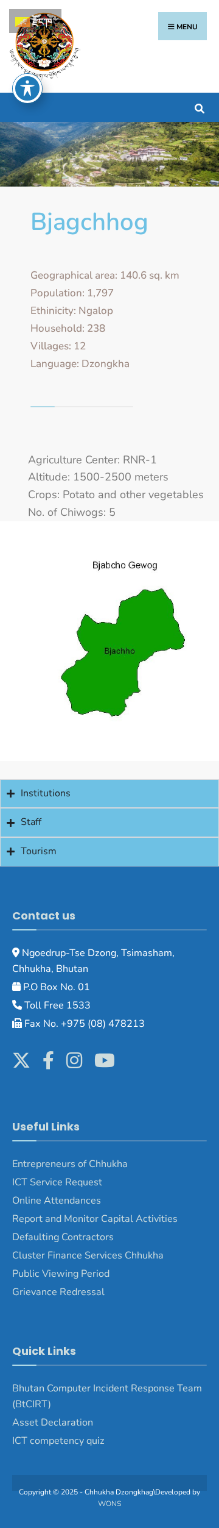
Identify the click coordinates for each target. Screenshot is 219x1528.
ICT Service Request (57, 1182)
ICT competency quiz (58, 1441)
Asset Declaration (52, 1422)
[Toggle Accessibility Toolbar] (27, 88)
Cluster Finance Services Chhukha (88, 1255)
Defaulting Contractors (63, 1237)
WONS (109, 1503)
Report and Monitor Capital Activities (95, 1219)
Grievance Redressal (59, 1292)
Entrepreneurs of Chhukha (70, 1164)
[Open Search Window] (199, 107)
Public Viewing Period (60, 1273)
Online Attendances (56, 1200)
